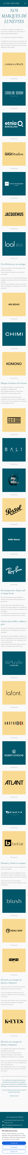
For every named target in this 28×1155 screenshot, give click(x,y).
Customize (14, 1147)
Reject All (14, 1151)
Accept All (14, 1143)
